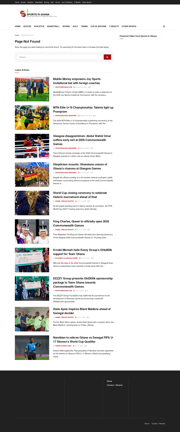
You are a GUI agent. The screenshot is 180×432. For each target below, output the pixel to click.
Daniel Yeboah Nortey (64, 201)
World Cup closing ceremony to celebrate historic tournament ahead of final (80, 195)
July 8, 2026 (79, 290)
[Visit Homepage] (37, 14)
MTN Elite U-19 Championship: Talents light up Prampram (83, 109)
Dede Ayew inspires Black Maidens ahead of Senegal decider (82, 311)
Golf (52, 2)
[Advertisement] (143, 67)
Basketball (39, 2)
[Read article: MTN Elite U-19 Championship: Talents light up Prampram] (32, 117)
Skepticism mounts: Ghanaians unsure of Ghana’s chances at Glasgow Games (80, 166)
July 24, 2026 (84, 172)
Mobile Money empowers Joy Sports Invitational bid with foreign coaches (77, 81)
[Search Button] (164, 26)
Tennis (57, 2)
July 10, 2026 (81, 229)
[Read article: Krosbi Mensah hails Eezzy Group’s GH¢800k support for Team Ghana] (32, 260)
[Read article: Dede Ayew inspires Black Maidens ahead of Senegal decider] (32, 319)
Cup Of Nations (67, 2)
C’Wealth (77, 2)
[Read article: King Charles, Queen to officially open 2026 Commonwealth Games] (32, 231)
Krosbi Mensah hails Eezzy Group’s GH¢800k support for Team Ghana (82, 252)
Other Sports (86, 2)
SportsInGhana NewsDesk (66, 116)
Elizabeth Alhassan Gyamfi (66, 258)
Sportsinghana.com (63, 87)
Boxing (46, 2)
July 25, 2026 (84, 148)
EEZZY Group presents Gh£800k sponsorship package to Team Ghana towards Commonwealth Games (83, 282)
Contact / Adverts (115, 385)
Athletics (30, 2)
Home (17, 2)
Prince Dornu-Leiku (63, 346)
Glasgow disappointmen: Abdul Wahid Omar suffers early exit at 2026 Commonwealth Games (82, 140)
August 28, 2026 (81, 87)
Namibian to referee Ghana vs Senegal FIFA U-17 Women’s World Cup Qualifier (83, 339)
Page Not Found (27, 35)
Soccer (23, 2)
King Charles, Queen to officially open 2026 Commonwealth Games (81, 223)
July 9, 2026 (84, 258)
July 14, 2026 (81, 201)
